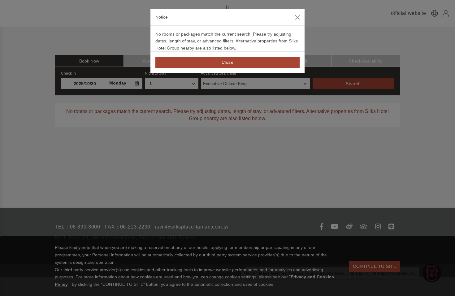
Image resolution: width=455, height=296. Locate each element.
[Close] (297, 17)
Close (228, 62)
